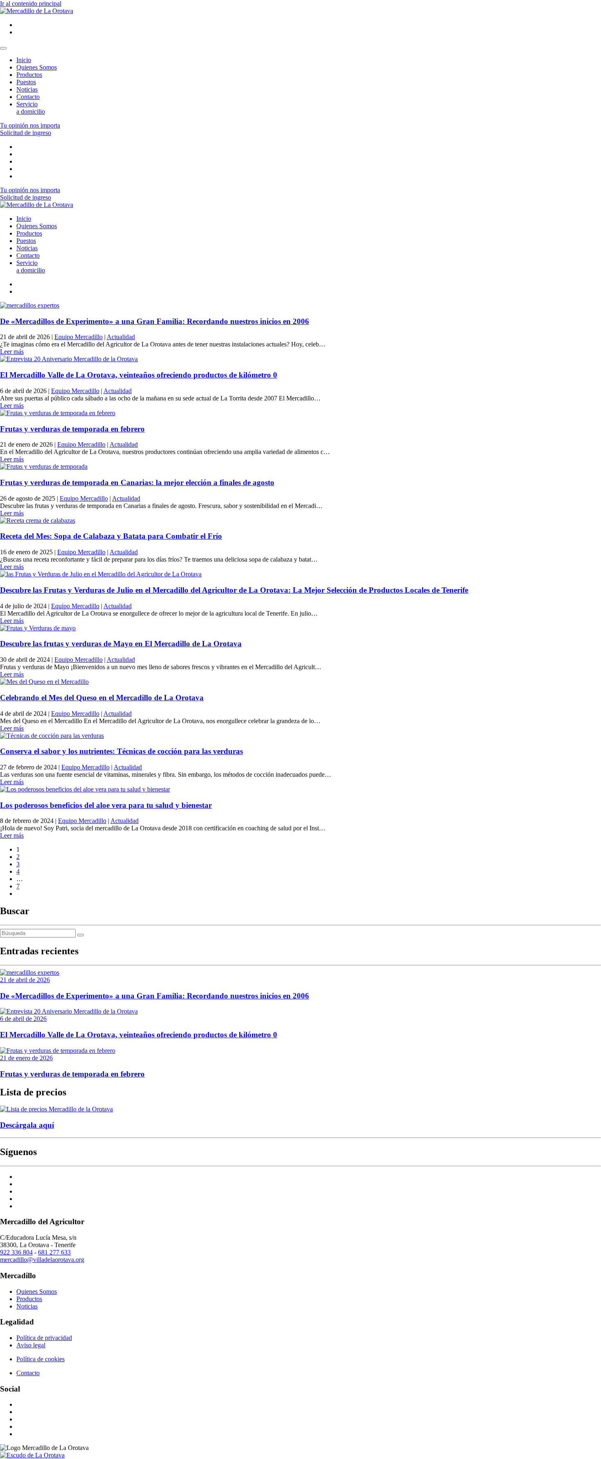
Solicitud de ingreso (25, 132)
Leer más (12, 351)
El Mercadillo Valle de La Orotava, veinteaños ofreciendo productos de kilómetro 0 (138, 375)
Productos (29, 74)
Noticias (27, 89)
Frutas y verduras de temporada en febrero (72, 429)
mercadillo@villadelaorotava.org (42, 1259)
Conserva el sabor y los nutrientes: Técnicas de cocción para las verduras (121, 751)
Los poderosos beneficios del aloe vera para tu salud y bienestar (106, 805)
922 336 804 (16, 1252)
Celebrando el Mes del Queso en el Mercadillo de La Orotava (102, 697)
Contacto (28, 96)
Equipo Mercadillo (78, 336)
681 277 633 (54, 1252)
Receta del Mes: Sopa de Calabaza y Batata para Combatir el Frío (111, 536)
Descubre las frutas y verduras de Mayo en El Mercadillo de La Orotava (121, 643)
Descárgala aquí (27, 1125)
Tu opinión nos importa (30, 125)
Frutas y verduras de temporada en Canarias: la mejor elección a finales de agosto (137, 482)
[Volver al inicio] (36, 10)
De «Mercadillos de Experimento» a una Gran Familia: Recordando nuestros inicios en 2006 (154, 321)
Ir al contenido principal (30, 3)
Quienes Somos (36, 67)
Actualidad (121, 336)
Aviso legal (30, 1345)
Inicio (23, 59)
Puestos (26, 82)
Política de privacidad (44, 1337)
